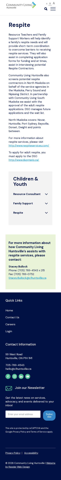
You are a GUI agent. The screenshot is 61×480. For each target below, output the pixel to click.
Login (8, 331)
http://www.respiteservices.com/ (29, 145)
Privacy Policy (19, 431)
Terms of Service (39, 431)
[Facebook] (7, 376)
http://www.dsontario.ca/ (24, 160)
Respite (18, 212)
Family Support (23, 203)
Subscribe (49, 415)
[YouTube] (27, 376)
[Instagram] (14, 376)
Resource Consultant (27, 194)
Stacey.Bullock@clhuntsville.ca (27, 278)
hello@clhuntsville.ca (18, 369)
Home (9, 310)
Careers (10, 324)
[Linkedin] (21, 376)
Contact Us (12, 317)
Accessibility (31, 453)
